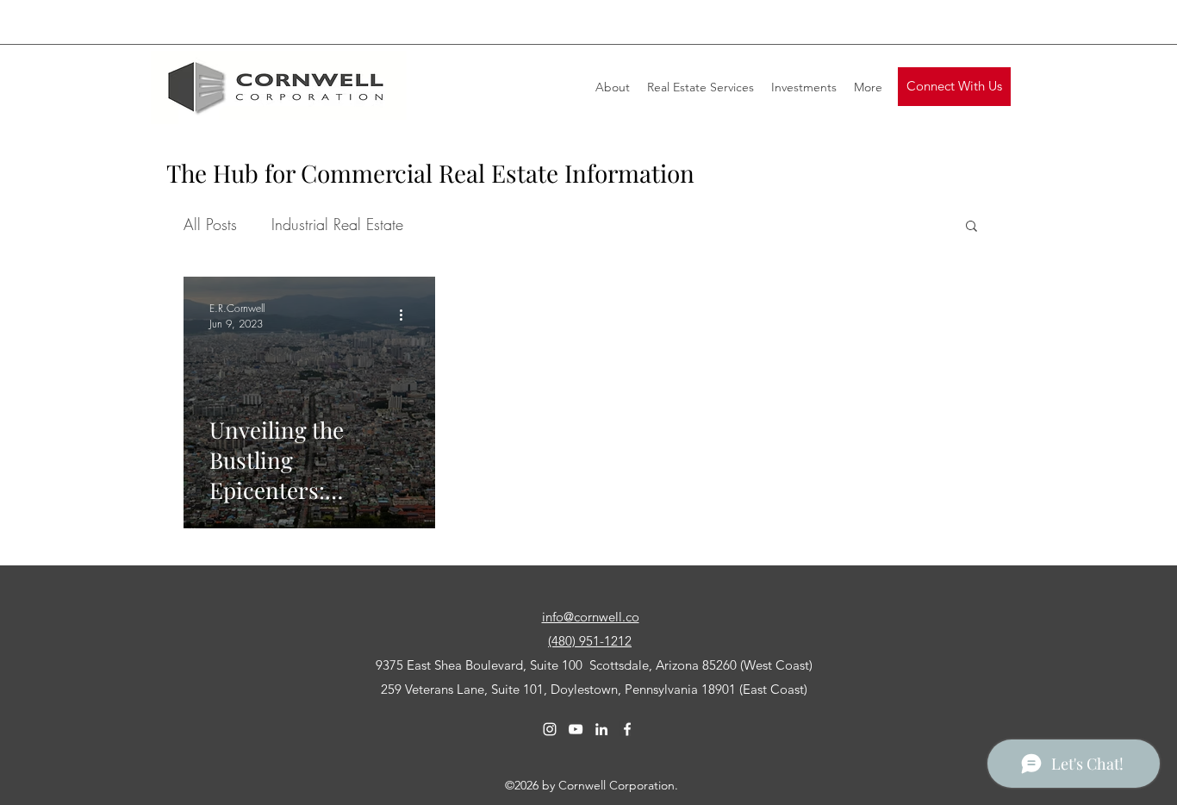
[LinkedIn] (601, 729)
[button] (954, 86)
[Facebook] (627, 729)
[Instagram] (549, 729)
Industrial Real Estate (337, 224)
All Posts (210, 224)
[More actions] (406, 315)
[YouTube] (575, 729)
